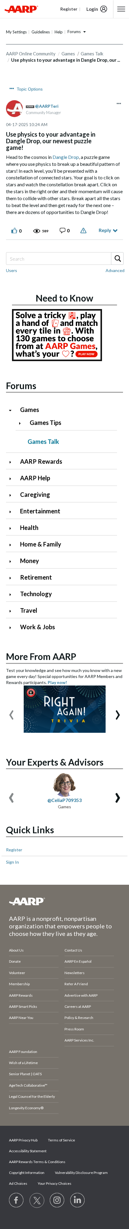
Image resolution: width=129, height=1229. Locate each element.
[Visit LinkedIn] (77, 1200)
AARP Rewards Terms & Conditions (37, 1161)
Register (14, 849)
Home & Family (40, 544)
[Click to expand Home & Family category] (12, 544)
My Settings (16, 31)
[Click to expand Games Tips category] (22, 423)
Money (29, 560)
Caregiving (35, 494)
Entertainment (40, 511)
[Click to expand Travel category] (12, 611)
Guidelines (41, 31)
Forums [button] (74, 31)
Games (29, 409)
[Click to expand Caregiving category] (12, 495)
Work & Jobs (37, 626)
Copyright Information (26, 1172)
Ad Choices (18, 1183)
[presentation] (11, 712)
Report (84, 230)
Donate (15, 961)
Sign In (12, 862)
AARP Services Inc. (79, 1040)
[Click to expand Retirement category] (12, 577)
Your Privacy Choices (54, 1183)
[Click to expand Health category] (12, 528)
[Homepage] (21, 9)
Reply (105, 230)
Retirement (36, 577)
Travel (28, 610)
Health (29, 527)
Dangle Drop (65, 157)
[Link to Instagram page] (57, 1200)
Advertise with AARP (81, 995)
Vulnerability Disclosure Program (81, 1172)
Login (92, 9)
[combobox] (64, 258)
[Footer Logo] (64, 901)
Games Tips (45, 422)
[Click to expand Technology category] (12, 594)
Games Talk (43, 441)
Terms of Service (61, 1140)
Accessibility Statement (27, 1151)
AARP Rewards (41, 461)
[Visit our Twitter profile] (36, 1200)
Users (11, 270)
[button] (119, 103)
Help (59, 31)
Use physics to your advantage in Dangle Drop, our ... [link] (65, 60)
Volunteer (17, 973)
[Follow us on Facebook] (16, 1200)
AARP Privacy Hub (23, 1140)
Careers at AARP (77, 1006)
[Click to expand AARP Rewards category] (12, 462)
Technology (36, 593)
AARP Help (35, 477)
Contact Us (73, 950)
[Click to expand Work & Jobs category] (12, 627)
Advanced (115, 270)
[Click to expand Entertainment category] (12, 511)
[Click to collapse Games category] (12, 410)
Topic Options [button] (30, 89)
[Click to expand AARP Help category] (12, 478)
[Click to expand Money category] (12, 561)
